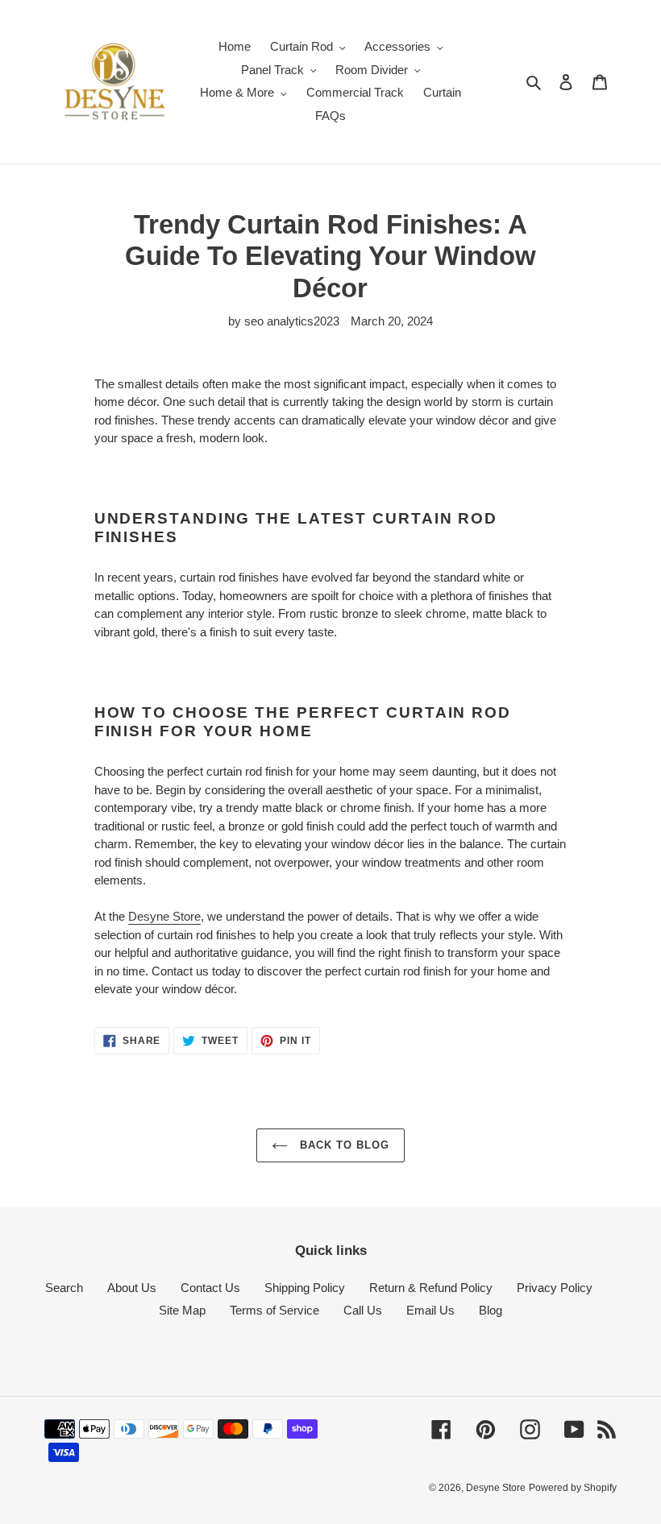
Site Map (182, 1310)
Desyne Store (164, 916)
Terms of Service (274, 1310)
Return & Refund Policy (431, 1287)
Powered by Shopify (573, 1487)
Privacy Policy (554, 1287)
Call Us (362, 1310)
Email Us (430, 1310)
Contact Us (210, 1287)
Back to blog (343, 1145)
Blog (490, 1310)
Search (64, 1287)
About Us (131, 1287)
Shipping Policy (304, 1287)
